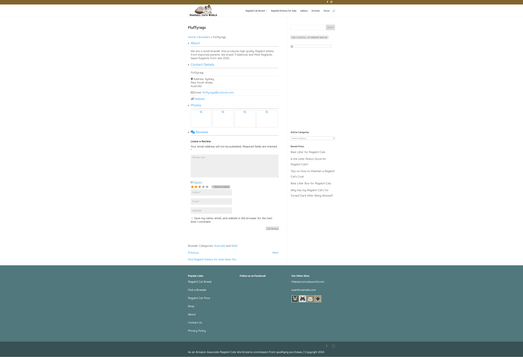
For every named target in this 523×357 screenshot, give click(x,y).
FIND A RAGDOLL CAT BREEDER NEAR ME (309, 37)
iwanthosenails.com (303, 290)
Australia (219, 245)
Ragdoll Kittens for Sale (284, 11)
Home (192, 37)
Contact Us (195, 322)
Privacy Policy (197, 330)
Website (200, 99)
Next (275, 252)
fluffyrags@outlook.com (218, 92)
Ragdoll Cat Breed (255, 11)
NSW (234, 245)
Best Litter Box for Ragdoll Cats (311, 183)
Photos (196, 105)
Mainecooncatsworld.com (307, 281)
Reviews (202, 132)
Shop (191, 306)
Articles (315, 11)
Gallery (304, 11)
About (195, 43)
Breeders (204, 37)
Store (327, 11)
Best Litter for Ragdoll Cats (308, 152)
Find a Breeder (197, 290)
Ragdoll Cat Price (199, 298)
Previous (193, 252)
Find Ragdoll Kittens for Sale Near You (212, 259)
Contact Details (202, 64)
